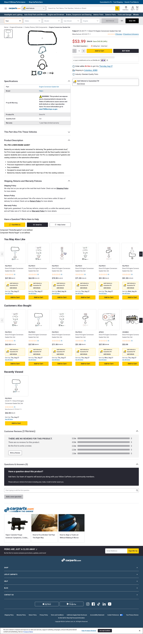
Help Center (61, 225)
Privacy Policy (44, 615)
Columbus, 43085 (90, 70)
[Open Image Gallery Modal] (42, 53)
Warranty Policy (38, 211)
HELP (6, 581)
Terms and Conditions (57, 615)
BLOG (6, 588)
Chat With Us (16, 225)
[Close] (139, 630)
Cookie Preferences (113, 615)
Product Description (13, 140)
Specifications (11, 81)
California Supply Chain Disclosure (77, 615)
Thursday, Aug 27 (106, 66)
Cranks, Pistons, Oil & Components (36, 27)
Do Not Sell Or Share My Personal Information (71, 618)
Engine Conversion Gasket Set (49, 87)
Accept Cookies (105, 630)
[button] (13, 288)
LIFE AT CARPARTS (10, 574)
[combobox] (13, 20)
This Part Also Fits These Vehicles (20, 132)
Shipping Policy (62, 188)
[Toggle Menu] (5, 8)
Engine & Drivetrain (16, 27)
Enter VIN (132, 21)
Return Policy (35, 201)
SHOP (6, 567)
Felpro (41, 91)
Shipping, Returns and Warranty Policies (23, 181)
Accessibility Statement (97, 615)
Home (6, 27)
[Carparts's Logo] (15, 8)
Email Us (39, 225)
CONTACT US (9, 595)
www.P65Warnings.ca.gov (48, 109)
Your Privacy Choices (132, 615)
